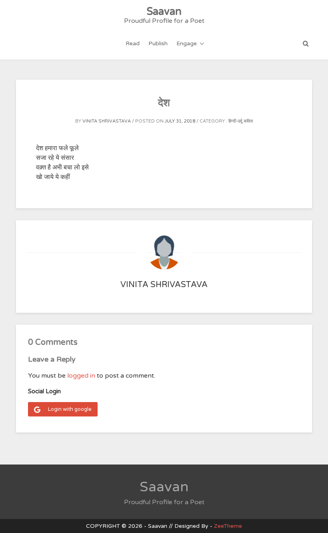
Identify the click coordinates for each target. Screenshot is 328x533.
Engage (186, 43)
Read (133, 43)
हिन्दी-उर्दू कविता (240, 121)
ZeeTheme (228, 526)
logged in (81, 376)
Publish (158, 43)
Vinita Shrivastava (106, 121)
